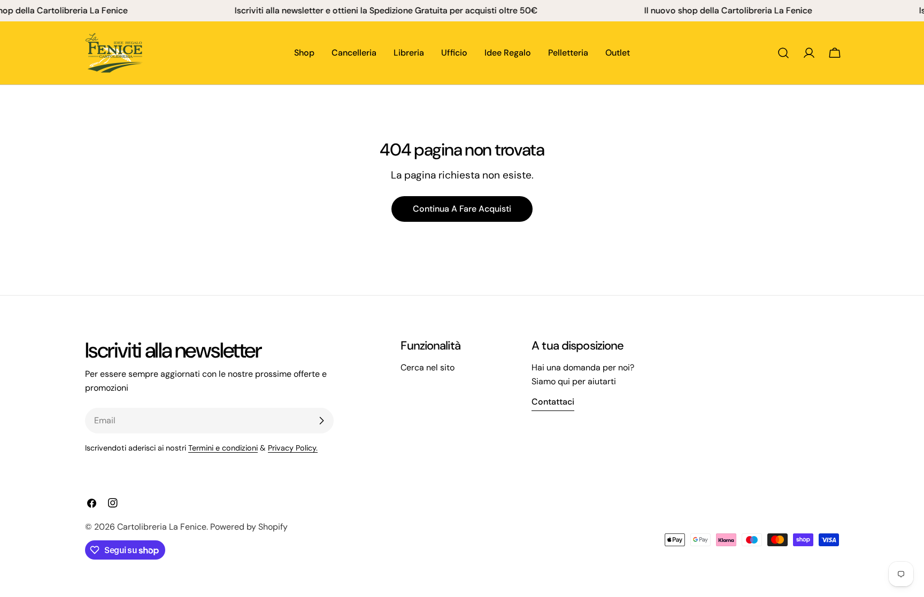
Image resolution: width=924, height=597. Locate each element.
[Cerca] (783, 53)
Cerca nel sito (428, 367)
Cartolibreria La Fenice (161, 526)
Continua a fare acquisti (462, 208)
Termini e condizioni (223, 448)
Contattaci (553, 401)
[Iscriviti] (321, 420)
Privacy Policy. (293, 448)
